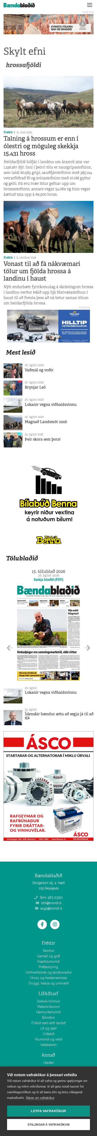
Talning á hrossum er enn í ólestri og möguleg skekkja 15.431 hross (41, 145)
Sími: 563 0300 (51, 897)
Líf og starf (48, 1028)
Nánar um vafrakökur (40, 1098)
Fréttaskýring (48, 967)
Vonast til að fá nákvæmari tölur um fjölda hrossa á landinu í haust (42, 271)
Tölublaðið (22, 558)
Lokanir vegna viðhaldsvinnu (51, 404)
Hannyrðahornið (48, 1012)
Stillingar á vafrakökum (48, 1124)
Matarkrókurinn (48, 1007)
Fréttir (8, 132)
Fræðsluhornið (48, 961)
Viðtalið (48, 1034)
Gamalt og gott (48, 956)
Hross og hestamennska (48, 978)
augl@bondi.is (51, 908)
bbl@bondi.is (50, 903)
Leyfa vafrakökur (48, 1111)
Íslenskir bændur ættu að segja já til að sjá (59, 715)
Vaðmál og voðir (39, 370)
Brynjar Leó (35, 387)
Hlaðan (48, 1063)
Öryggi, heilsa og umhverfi (48, 983)
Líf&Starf (48, 994)
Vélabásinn (48, 1045)
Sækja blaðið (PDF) (48, 579)
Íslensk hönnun (48, 1001)
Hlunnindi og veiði (48, 1039)
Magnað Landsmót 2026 (46, 421)
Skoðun (48, 951)
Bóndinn (48, 1017)
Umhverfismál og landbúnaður (48, 972)
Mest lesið (20, 352)
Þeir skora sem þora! (43, 439)
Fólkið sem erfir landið (49, 1023)
